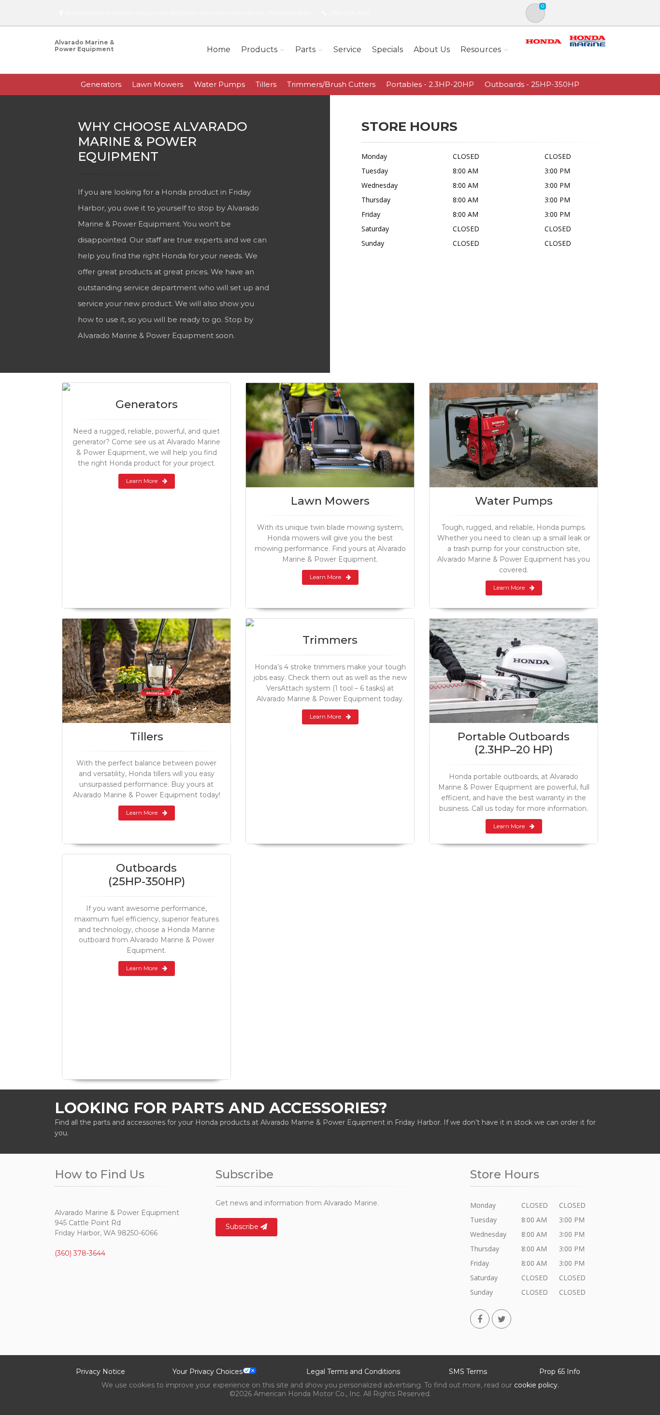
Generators (101, 84)
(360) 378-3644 (349, 12)
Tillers (266, 84)
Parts (305, 49)
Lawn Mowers (157, 84)
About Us (432, 49)
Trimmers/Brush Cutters (331, 84)
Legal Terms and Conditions (353, 1371)
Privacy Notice (100, 1371)
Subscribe (243, 1226)
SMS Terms (468, 1371)
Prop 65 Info (559, 1371)
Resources (480, 49)
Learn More (142, 480)
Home (218, 49)
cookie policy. (536, 1385)
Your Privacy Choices (207, 1371)
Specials (387, 49)
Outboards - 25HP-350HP (532, 84)
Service (347, 49)
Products (259, 49)
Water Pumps (219, 84)
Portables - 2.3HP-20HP (430, 84)
